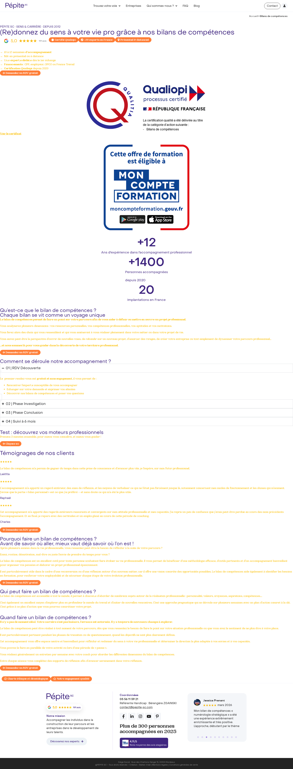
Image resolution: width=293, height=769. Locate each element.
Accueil (253, 16)
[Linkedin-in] (131, 716)
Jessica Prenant (214, 700)
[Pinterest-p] (157, 716)
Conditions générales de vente (183, 765)
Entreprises (133, 6)
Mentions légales (160, 765)
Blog (197, 6)
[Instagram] (140, 716)
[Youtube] (148, 716)
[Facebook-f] (123, 716)
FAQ (185, 6)
